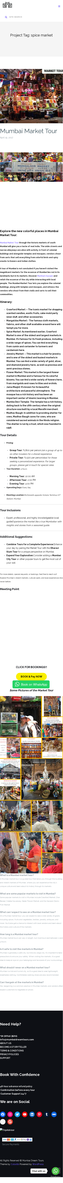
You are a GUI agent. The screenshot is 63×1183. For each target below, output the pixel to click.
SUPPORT (5, 1058)
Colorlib (15, 1164)
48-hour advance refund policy (16, 1086)
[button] (20, 716)
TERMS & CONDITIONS (12, 1050)
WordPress (38, 1164)
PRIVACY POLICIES (9, 1054)
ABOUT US (5, 1043)
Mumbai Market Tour (28, 131)
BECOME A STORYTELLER (13, 1047)
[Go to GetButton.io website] (55, 1177)
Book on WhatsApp (34, 684)
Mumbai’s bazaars (45, 276)
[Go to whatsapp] (55, 1171)
